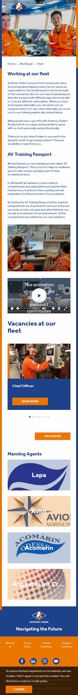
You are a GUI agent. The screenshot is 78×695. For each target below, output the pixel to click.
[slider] (23, 308)
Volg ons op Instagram (44, 661)
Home (11, 63)
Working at (26, 63)
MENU (58, 7)
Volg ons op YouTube (56, 661)
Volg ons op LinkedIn (33, 661)
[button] (30, 417)
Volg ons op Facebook (22, 661)
